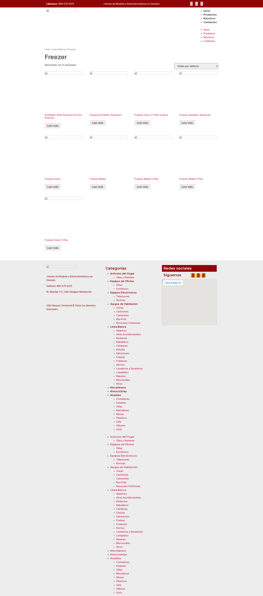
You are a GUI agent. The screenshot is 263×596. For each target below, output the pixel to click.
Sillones (120, 425)
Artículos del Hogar (122, 273)
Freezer (120, 357)
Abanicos (121, 330)
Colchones (122, 311)
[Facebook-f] (191, 4)
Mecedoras (122, 410)
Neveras (121, 376)
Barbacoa (121, 338)
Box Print (121, 319)
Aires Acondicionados (128, 334)
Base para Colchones (128, 323)
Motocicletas (118, 391)
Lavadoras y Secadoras (129, 368)
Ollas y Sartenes (125, 277)
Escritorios (122, 288)
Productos (210, 14)
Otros (119, 383)
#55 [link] (61, 291)
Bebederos (122, 342)
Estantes (121, 402)
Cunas (119, 307)
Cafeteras (122, 345)
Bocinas (120, 300)
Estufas (120, 349)
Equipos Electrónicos (123, 292)
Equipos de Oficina (122, 281)
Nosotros (209, 18)
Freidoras (121, 361)
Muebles (115, 395)
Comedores (123, 399)
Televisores (122, 296)
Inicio (206, 10)
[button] (207, 26)
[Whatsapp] (202, 4)
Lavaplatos (122, 372)
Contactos (210, 22)
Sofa (119, 429)
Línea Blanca (58, 49)
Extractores (122, 353)
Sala (118, 421)
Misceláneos (118, 387)
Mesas (120, 414)
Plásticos (121, 418)
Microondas (123, 380)
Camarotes (122, 315)
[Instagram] (196, 4)
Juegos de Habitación (124, 304)
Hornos (120, 364)
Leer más (52, 125)
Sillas (119, 285)
